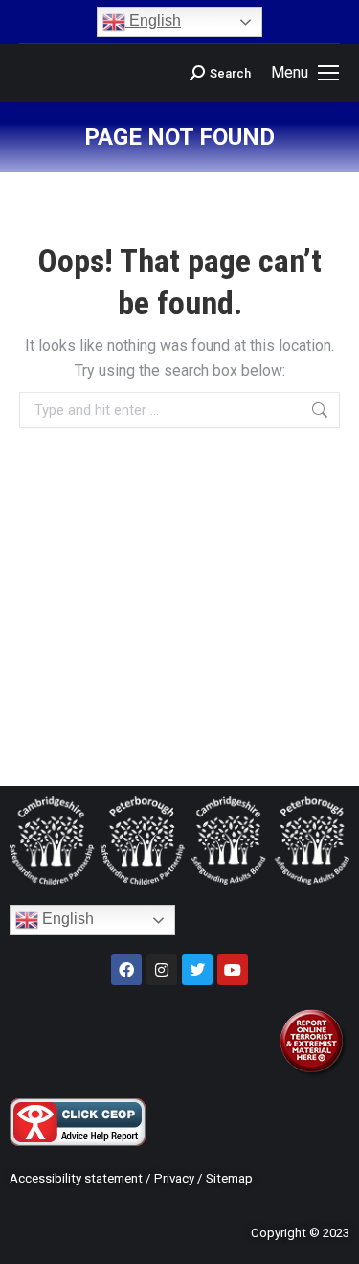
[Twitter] (197, 969)
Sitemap (229, 1178)
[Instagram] (161, 969)
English (153, 20)
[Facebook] (126, 969)
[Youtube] (232, 969)
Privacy (174, 1178)
